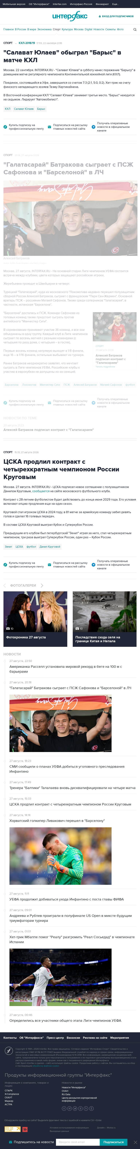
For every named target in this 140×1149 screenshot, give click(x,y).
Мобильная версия (14, 4)
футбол (130, 384)
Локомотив (29, 384)
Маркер (9, 1101)
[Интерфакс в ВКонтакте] (80, 1108)
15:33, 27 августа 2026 (27, 452)
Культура (67, 29)
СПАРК (9, 1090)
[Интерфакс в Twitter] (75, 1108)
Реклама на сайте (95, 1038)
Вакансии (73, 1038)
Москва (78, 29)
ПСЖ (67, 384)
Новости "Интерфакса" (74, 1087)
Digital (88, 29)
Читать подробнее (111, 361)
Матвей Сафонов (111, 384)
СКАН (65, 1091)
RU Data (66, 1094)
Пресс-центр (55, 1038)
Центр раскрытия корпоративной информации (79, 1099)
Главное (8, 29)
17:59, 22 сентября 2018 (49, 43)
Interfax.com (60, 4)
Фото (120, 29)
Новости (99, 29)
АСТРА (8, 1104)
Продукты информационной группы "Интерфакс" (58, 1075)
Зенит (8, 546)
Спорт (57, 29)
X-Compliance (12, 1094)
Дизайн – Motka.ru (106, 1127)
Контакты (10, 1038)
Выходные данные (59, 1131)
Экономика (44, 29)
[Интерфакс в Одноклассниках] (91, 1108)
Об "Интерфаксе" (39, 4)
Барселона (11, 384)
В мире (31, 29)
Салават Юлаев (24, 109)
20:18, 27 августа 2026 (27, 155)
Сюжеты (110, 29)
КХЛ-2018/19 (27, 43)
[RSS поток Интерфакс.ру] (86, 1108)
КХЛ (7, 109)
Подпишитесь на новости (34, 1142)
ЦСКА (19, 546)
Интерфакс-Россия (81, 4)
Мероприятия (119, 1038)
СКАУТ (8, 1097)
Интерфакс (70, 16)
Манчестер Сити (50, 384)
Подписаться (114, 1142)
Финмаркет (102, 4)
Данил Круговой (50, 546)
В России (20, 29)
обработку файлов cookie (46, 1066)
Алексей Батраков (85, 384)
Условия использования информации (69, 1127)
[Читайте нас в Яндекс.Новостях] (64, 1108)
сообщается (41, 491)
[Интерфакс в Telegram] (69, 1108)
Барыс (41, 109)
